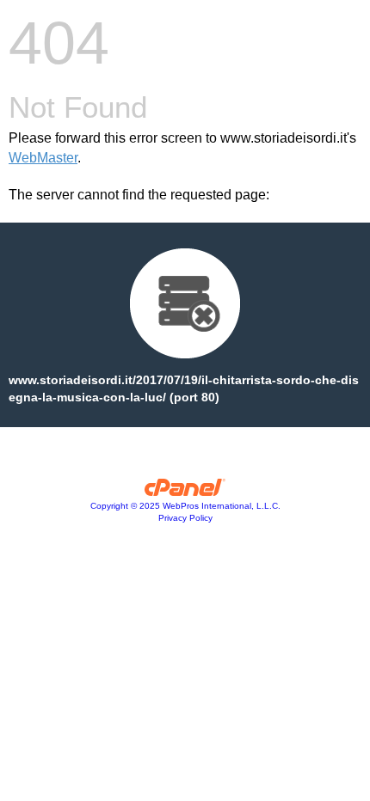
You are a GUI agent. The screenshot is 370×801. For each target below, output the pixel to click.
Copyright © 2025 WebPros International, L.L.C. (185, 506)
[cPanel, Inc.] (185, 491)
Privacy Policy (185, 518)
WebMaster (43, 157)
